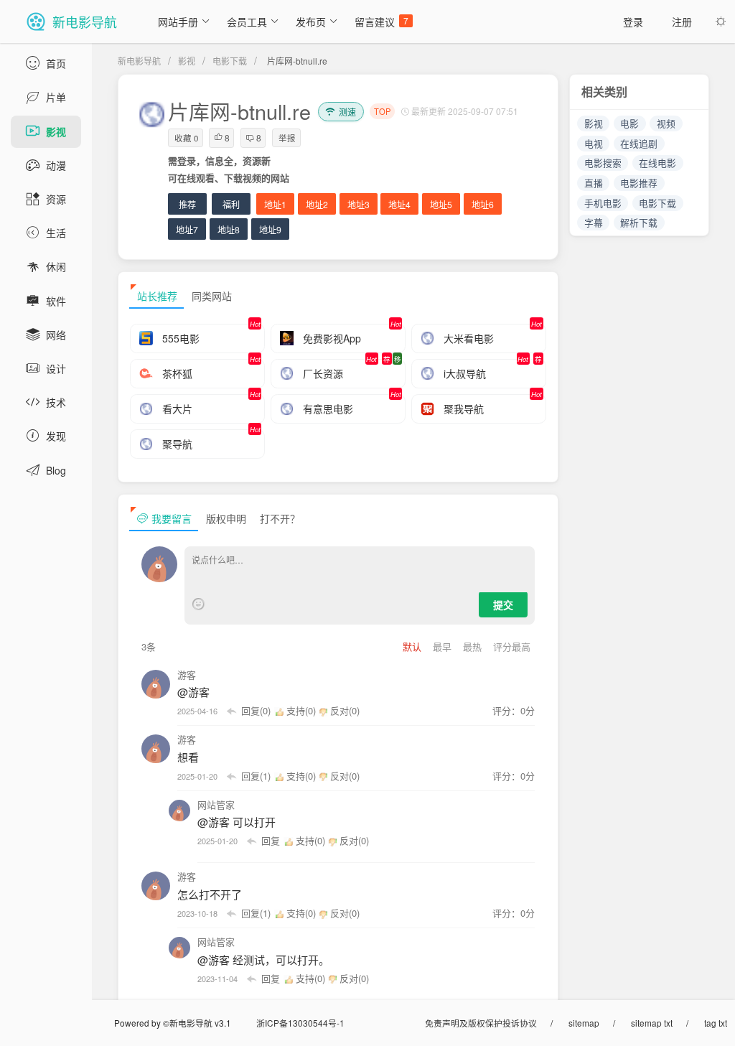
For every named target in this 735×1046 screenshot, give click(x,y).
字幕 (593, 222)
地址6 (483, 204)
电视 (593, 143)
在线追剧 (638, 143)
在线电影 (657, 162)
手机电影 (603, 203)
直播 (593, 183)
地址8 (228, 229)
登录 (633, 21)
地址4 (399, 204)
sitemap (583, 1023)
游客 (186, 674)
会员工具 (247, 21)
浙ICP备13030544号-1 (300, 1023)
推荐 (187, 204)
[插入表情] (198, 604)
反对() (343, 710)
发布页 (311, 21)
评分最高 (511, 646)
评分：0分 (513, 710)
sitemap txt (652, 1023)
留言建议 (381, 21)
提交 (503, 604)
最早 (443, 646)
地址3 (358, 204)
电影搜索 (603, 162)
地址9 (270, 229)
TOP (382, 111)
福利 (231, 204)
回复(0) (255, 710)
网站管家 (216, 804)
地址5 (441, 204)
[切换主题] (720, 21)
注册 (682, 21)
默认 (413, 646)
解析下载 (638, 222)
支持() (301, 710)
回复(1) (255, 776)
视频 (666, 123)
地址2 (317, 204)
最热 (473, 646)
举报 (287, 138)
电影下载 (229, 61)
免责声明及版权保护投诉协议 (481, 1023)
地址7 (187, 229)
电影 (629, 123)
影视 (186, 61)
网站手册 (178, 21)
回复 (270, 840)
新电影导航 (139, 61)
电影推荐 (638, 183)
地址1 (275, 204)
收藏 (186, 138)
